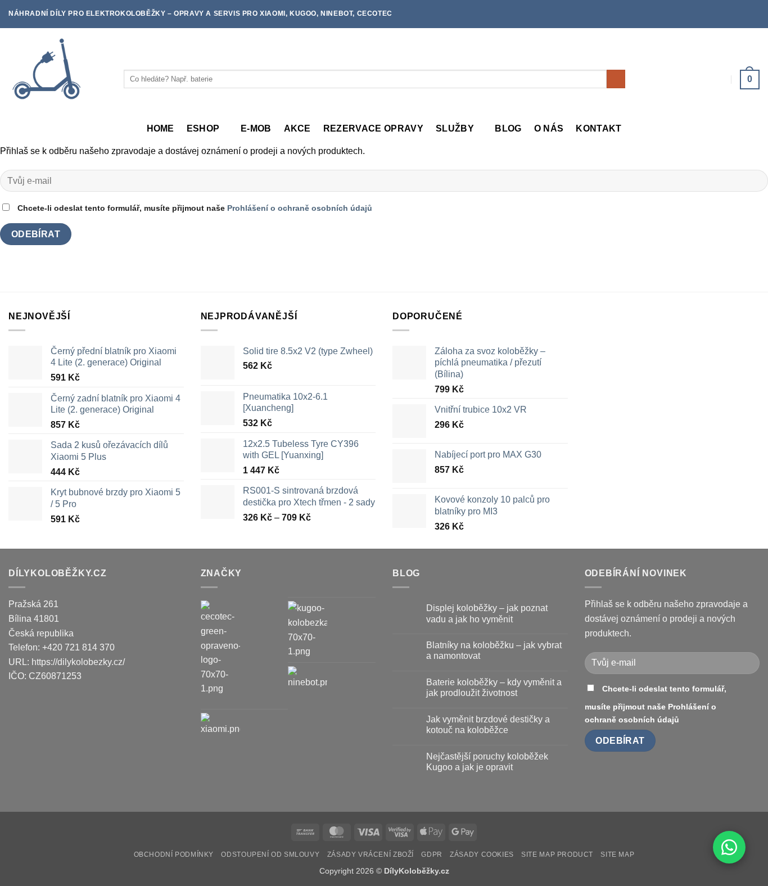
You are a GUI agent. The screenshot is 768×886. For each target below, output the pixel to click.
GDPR (431, 854)
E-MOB (256, 128)
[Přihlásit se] (719, 79)
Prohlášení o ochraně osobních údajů (299, 208)
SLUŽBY (455, 128)
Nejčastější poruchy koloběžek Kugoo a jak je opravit (487, 762)
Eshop (203, 128)
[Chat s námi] (729, 847)
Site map (617, 854)
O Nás (549, 128)
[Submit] (616, 79)
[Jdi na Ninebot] (307, 686)
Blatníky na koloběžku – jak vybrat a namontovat (494, 650)
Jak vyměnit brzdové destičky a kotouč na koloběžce (488, 725)
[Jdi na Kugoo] (307, 630)
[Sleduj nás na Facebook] (743, 14)
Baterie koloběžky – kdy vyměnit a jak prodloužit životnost (494, 687)
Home (160, 128)
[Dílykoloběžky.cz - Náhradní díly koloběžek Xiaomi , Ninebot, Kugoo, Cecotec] (57, 70)
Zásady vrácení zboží (370, 854)
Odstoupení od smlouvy (270, 854)
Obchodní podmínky (174, 854)
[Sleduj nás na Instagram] (754, 14)
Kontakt (598, 128)
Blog (508, 128)
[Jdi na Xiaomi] (220, 732)
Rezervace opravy (373, 128)
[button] (750, 79)
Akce (297, 128)
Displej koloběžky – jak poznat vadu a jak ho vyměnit (487, 613)
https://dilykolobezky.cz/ (78, 662)
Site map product (557, 854)
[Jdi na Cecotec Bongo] (220, 648)
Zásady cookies (482, 854)
